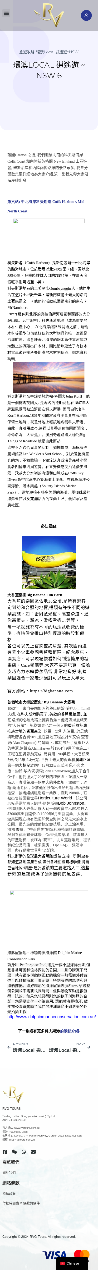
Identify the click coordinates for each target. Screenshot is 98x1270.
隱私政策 (9, 1193)
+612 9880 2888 (18, 1131)
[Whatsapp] (23, 1152)
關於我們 (9, 1172)
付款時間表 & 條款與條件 (21, 1203)
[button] (6, 13)
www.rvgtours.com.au (26, 1127)
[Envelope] (33, 1152)
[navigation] (72, 1263)
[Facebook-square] (4, 1152)
